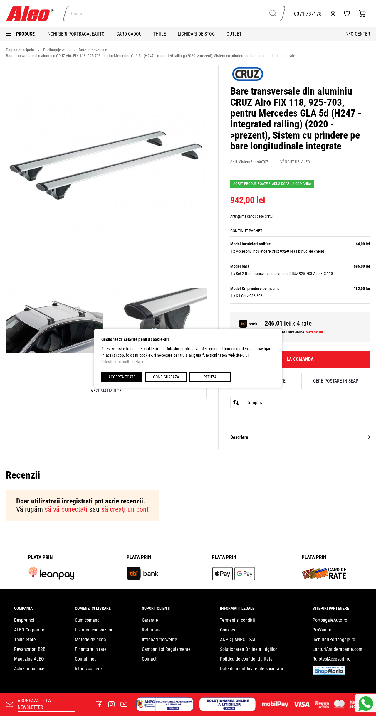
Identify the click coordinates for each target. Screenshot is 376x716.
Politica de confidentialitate (246, 659)
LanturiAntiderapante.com (337, 649)
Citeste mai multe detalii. (123, 361)
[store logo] (32, 13)
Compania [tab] (23, 608)
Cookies (227, 630)
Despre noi (24, 620)
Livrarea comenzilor (94, 630)
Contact (149, 659)
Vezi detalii (314, 332)
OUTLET (233, 34)
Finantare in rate (91, 649)
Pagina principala (20, 50)
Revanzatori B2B (30, 649)
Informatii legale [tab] (237, 608)
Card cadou (129, 34)
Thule (159, 34)
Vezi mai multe (106, 391)
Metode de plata (90, 639)
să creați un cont (125, 509)
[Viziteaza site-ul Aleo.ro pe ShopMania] (329, 673)
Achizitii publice (29, 668)
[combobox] (174, 13)
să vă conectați (66, 509)
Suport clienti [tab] (156, 608)
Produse (25, 34)
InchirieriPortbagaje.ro (334, 639)
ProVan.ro (322, 630)
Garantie (150, 620)
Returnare (151, 630)
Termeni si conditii (237, 620)
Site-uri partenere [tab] (331, 608)
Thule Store (25, 639)
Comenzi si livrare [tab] (93, 608)
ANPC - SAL (245, 639)
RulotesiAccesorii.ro (331, 659)
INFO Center (357, 34)
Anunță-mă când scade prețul (251, 216)
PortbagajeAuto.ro (330, 620)
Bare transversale (93, 50)
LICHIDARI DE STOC (196, 34)
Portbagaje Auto (56, 50)
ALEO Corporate (29, 630)
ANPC (225, 639)
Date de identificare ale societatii (251, 668)
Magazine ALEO (29, 659)
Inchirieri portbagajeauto (75, 34)
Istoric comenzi (89, 668)
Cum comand (87, 620)
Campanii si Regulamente (166, 649)
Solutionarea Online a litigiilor (248, 649)
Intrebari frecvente (159, 639)
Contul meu (86, 659)
